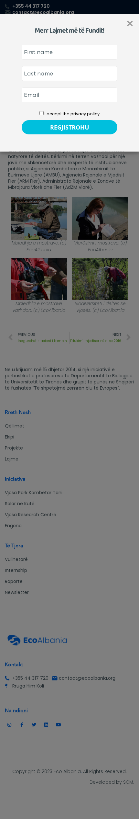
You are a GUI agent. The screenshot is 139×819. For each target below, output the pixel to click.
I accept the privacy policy (72, 114)
